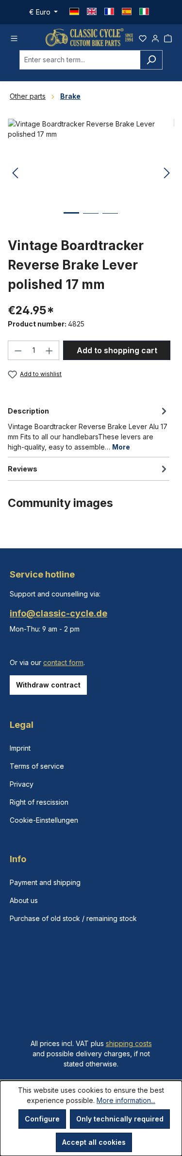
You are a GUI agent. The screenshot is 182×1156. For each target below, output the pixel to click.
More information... (126, 1100)
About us (24, 900)
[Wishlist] (142, 37)
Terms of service (37, 766)
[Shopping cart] (168, 37)
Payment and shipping (45, 882)
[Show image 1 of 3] (71, 220)
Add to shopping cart (117, 350)
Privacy (21, 784)
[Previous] (15, 173)
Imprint (20, 748)
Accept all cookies (94, 1142)
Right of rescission (39, 802)
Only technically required (120, 1119)
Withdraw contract (48, 685)
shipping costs (129, 1043)
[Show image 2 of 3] (91, 220)
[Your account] (155, 37)
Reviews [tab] (22, 469)
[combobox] (79, 60)
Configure (42, 1119)
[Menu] (14, 37)
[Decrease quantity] (18, 350)
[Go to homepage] (89, 37)
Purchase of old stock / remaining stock (73, 918)
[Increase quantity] (49, 350)
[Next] (167, 173)
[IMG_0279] (91, 173)
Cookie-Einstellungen (44, 820)
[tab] (88, 428)
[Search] (151, 60)
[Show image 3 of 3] (110, 220)
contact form (63, 662)
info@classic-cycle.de (58, 613)
